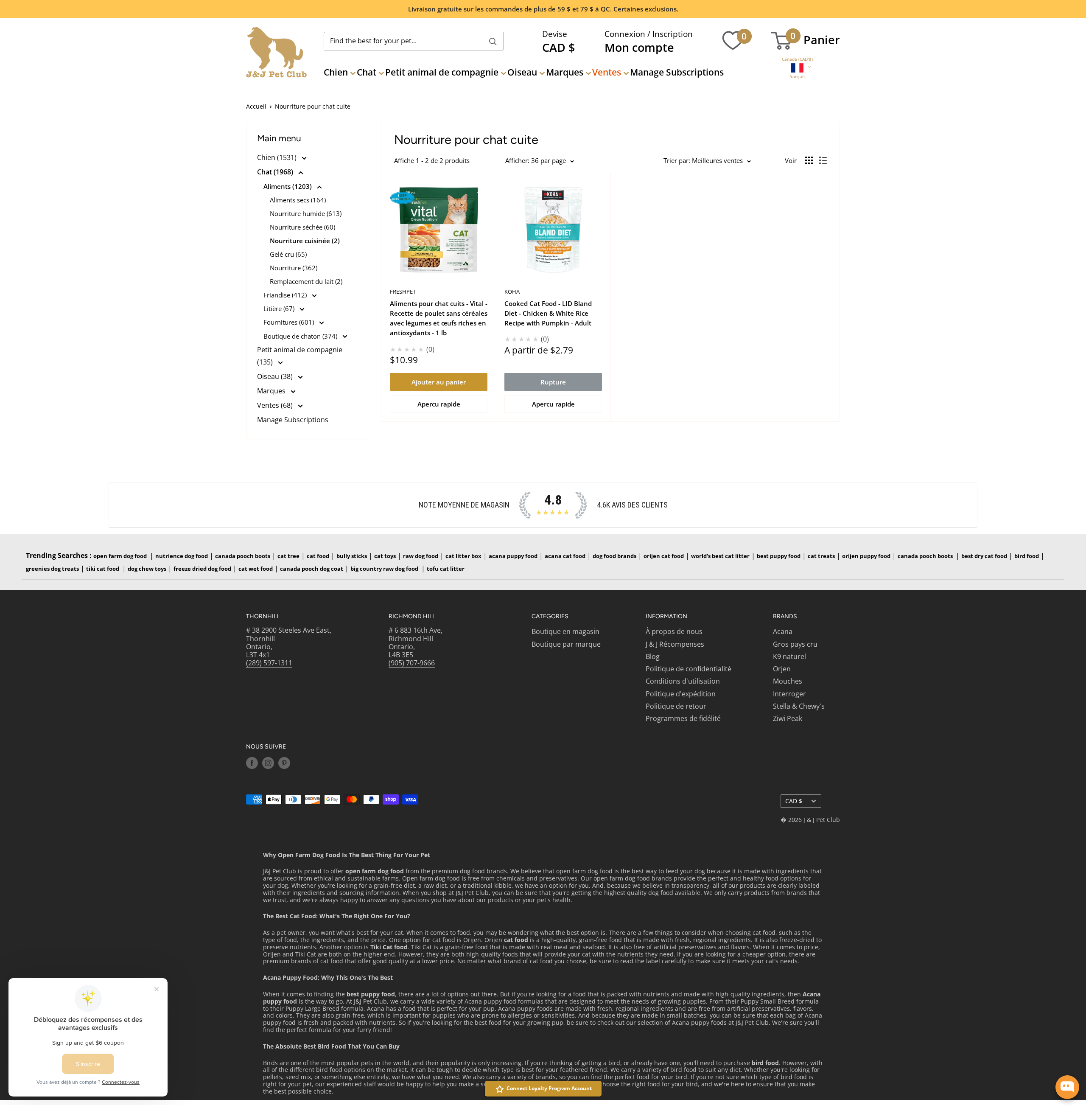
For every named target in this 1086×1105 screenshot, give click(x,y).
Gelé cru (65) (288, 254)
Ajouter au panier (438, 382)
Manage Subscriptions (677, 72)
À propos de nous (674, 631)
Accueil (256, 106)
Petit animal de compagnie (441, 72)
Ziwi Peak (787, 718)
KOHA (512, 291)
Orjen (782, 668)
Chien (336, 72)
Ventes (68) (275, 405)
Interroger (789, 693)
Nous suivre (266, 746)
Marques (564, 72)
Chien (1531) (277, 157)
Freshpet (403, 291)
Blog (653, 656)
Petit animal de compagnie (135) (299, 356)
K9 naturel (789, 656)
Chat (366, 72)
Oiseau (522, 72)
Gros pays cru (795, 644)
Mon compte (639, 47)
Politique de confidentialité (688, 668)
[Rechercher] (493, 41)
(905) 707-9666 (412, 662)
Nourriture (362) (293, 268)
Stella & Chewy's (799, 706)
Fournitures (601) (289, 322)
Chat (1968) (276, 172)
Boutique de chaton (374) (301, 336)
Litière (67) (279, 308)
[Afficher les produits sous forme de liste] (823, 160)
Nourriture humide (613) (305, 213)
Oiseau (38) (275, 376)
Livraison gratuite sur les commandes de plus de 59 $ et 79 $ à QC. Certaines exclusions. (543, 9)
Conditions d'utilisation (683, 681)
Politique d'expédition (681, 693)
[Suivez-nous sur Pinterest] (284, 763)
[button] (797, 59)
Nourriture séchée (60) (302, 227)
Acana (782, 631)
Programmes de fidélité (683, 718)
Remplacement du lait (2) (306, 281)
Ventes (606, 72)
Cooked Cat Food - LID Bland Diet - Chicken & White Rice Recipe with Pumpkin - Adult (548, 313)
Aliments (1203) (288, 186)
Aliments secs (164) (298, 200)
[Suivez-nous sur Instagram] (268, 763)
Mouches (787, 681)
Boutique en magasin (565, 631)
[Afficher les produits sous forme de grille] (809, 160)
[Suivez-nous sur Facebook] (252, 763)
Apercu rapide (438, 404)
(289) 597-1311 (269, 662)
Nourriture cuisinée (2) (305, 240)
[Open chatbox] (1067, 1087)
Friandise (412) (285, 295)
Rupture (553, 382)
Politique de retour (676, 706)
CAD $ (793, 801)
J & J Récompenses (675, 644)
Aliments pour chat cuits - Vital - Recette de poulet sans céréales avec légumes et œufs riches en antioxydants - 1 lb (438, 318)
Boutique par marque (566, 644)
